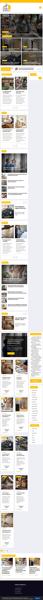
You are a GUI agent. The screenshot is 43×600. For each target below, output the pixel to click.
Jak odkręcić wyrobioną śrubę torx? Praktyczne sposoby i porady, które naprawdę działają (21, 455)
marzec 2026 (34, 399)
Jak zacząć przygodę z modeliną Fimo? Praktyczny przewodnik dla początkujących (20, 378)
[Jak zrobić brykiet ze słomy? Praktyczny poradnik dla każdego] (21, 482)
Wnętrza (25, 46)
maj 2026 (33, 395)
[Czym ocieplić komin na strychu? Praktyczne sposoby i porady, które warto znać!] (7, 482)
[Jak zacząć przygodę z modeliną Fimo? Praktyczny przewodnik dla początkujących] (21, 366)
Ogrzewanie (5, 46)
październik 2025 (35, 411)
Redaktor (4, 39)
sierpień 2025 (34, 415)
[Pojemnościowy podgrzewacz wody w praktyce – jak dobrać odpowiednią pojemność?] (21, 404)
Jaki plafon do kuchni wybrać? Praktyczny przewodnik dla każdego (32, 63)
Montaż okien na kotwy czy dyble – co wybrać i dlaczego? (16, 181)
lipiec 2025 (34, 417)
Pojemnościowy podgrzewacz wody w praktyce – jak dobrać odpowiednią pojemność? (10, 49)
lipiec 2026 (34, 392)
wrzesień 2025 (34, 413)
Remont (4, 514)
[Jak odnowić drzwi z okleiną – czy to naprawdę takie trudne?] (7, 366)
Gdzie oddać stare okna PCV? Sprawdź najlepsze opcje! (16, 187)
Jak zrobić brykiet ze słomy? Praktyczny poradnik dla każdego (20, 493)
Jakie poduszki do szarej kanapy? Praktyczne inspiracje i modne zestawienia (17, 292)
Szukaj (33, 74)
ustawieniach (31, 598)
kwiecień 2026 (34, 397)
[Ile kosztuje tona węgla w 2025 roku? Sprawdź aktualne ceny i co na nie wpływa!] (7, 443)
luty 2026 (33, 401)
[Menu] (40, 8)
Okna (8, 338)
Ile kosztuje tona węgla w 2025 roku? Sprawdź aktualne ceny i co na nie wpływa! (11, 63)
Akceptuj (37, 598)
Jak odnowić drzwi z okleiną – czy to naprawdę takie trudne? (20, 319)
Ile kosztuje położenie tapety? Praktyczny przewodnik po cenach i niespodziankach (31, 49)
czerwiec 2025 (34, 420)
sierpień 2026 (34, 390)
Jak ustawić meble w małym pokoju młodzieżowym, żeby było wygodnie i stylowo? (16, 286)
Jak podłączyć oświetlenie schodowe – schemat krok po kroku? (16, 299)
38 (7, 550)
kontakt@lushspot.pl (18, 593)
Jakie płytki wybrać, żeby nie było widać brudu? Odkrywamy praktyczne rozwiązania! (6, 531)
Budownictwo (5, 32)
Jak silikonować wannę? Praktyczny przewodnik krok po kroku (21, 240)
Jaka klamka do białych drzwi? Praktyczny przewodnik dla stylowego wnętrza (20, 130)
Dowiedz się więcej (7, 36)
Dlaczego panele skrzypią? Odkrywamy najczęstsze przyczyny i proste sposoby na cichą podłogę (7, 240)
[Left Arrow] (38, 69)
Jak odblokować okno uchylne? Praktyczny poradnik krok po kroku (17, 175)
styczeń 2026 (34, 404)
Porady (18, 361)
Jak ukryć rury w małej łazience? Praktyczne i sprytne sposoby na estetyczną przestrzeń (17, 305)
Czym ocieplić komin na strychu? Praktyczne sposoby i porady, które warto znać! (6, 493)
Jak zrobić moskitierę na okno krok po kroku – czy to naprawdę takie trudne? (17, 194)
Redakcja (4, 53)
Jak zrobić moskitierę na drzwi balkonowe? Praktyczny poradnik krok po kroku (14, 168)
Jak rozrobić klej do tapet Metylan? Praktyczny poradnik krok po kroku (10, 69)
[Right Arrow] (39, 69)
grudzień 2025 (34, 406)
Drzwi (3, 361)
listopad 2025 (34, 408)
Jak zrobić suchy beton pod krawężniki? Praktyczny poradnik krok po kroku (20, 34)
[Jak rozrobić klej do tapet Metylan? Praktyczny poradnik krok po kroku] (7, 404)
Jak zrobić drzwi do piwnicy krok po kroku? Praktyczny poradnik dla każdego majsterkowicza (7, 130)
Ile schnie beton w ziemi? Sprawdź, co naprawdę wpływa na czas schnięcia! (20, 92)
